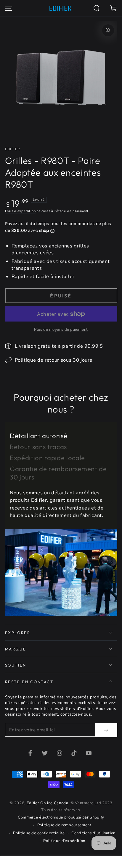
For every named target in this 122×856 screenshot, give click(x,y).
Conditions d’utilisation (93, 833)
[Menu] (8, 8)
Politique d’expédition (64, 841)
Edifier (12, 149)
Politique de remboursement (64, 825)
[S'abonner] (106, 730)
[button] (96, 8)
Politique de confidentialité (39, 833)
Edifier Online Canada (47, 803)
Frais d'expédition (20, 211)
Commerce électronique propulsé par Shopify (61, 817)
